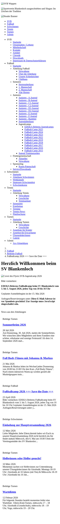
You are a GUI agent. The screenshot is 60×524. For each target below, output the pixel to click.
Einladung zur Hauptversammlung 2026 (27, 425)
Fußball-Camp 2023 (33, 134)
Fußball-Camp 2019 (33, 140)
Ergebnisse (18, 206)
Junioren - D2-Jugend (29, 111)
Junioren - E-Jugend (28, 113)
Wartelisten (9, 491)
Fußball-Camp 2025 (33, 129)
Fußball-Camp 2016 (33, 148)
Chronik (16, 55)
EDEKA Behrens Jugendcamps (39, 127)
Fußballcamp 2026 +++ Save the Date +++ (28, 391)
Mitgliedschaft (19, 47)
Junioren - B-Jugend (28, 100)
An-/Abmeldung (20, 243)
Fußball (10, 24)
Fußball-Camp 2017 (33, 145)
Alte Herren (24, 92)
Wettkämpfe (18, 179)
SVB (9, 21)
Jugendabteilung (26, 121)
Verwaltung (24, 71)
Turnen (10, 32)
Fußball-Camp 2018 (33, 142)
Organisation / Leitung (23, 45)
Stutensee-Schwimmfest (24, 182)
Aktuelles (23, 158)
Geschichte (24, 198)
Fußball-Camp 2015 (33, 150)
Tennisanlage (25, 201)
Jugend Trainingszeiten (29, 153)
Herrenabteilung (26, 84)
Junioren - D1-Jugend (29, 108)
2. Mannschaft (25, 90)
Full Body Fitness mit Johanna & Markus (28, 358)
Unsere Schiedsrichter (29, 76)
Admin (10, 34)
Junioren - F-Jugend (28, 116)
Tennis (10, 29)
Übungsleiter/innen (21, 235)
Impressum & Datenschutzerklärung (29, 60)
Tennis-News (19, 211)
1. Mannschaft (25, 87)
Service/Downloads (22, 169)
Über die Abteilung (27, 74)
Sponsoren (18, 203)
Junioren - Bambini (27, 119)
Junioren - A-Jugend (28, 97)
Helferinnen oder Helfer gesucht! (22, 458)
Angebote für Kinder (22, 230)
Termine (16, 209)
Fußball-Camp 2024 (33, 132)
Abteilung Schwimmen (23, 177)
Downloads (18, 58)
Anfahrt (16, 52)
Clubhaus (23, 79)
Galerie (16, 238)
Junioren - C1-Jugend (28, 103)
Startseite (17, 42)
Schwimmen (12, 26)
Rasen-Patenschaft (27, 166)
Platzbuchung (19, 214)
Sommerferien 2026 (14, 324)
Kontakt (16, 50)
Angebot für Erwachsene (24, 232)
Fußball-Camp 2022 (33, 137)
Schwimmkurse (20, 185)
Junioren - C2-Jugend (28, 105)
